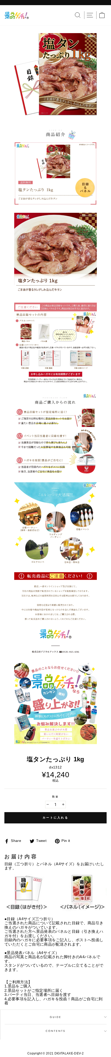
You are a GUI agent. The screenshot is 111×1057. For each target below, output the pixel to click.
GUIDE (55, 1017)
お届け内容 (21, 856)
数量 (55, 796)
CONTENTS (56, 1031)
